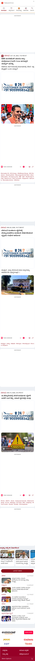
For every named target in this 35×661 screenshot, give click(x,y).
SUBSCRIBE (28, 633)
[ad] (18, 87)
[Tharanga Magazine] (6, 639)
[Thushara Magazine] (6, 643)
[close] (33, 1)
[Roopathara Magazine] (28, 639)
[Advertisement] (17, 34)
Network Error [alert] (9, 3)
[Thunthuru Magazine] (28, 643)
